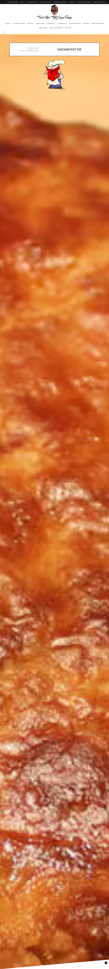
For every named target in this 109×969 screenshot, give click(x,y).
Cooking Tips (72, 2)
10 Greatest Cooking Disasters (60, 2)
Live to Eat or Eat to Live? (32, 2)
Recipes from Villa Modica (56, 27)
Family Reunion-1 (51, 23)
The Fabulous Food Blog (12, 2)
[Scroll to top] (106, 963)
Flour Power (31, 23)
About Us (22, 2)
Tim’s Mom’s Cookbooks (19, 23)
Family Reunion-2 (62, 23)
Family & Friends (40, 23)
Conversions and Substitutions (84, 2)
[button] (5, 32)
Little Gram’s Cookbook (75, 23)
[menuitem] (13, 2)
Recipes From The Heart (98, 23)
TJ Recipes (7, 23)
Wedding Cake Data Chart (99, 2)
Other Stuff (68, 27)
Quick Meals (86, 23)
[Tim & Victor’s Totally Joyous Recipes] (54, 13)
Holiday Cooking (43, 27)
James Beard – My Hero (45, 2)
